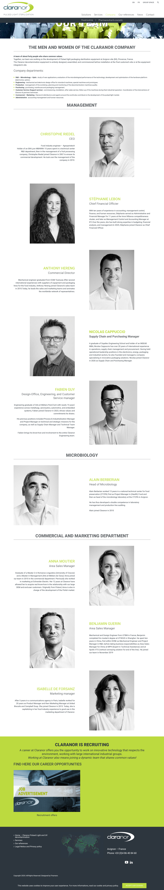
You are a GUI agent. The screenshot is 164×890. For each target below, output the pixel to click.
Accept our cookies (134, 885)
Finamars (54, 875)
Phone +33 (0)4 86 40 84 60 (122, 853)
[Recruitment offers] (47, 791)
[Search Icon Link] (158, 2)
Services (18, 840)
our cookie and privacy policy (105, 885)
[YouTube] (126, 862)
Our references (21, 843)
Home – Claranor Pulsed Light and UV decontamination (31, 836)
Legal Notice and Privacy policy (28, 847)
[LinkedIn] (131, 862)
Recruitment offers (47, 815)
